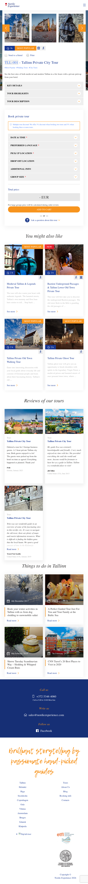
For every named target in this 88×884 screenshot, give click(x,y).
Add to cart (44, 209)
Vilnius (22, 808)
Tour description (18, 101)
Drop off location (22, 160)
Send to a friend (15, 55)
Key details (14, 85)
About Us (65, 787)
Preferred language (25, 145)
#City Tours (33, 67)
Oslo (23, 804)
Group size (18, 176)
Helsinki (22, 787)
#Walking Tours (22, 67)
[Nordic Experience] (12, 5)
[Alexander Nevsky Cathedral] (17, 28)
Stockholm (22, 795)
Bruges (22, 817)
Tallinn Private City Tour (19, 441)
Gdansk (22, 821)
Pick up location (22, 153)
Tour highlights (18, 93)
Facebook (46, 731)
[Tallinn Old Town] (44, 28)
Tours (65, 782)
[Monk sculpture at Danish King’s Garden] (71, 28)
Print (32, 55)
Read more (11, 549)
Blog (65, 791)
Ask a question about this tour (44, 220)
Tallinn (22, 782)
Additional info (21, 168)
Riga (23, 791)
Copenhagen (22, 800)
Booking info (65, 795)
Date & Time (19, 137)
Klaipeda (22, 826)
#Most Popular (10, 67)
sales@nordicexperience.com (46, 715)
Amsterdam (23, 813)
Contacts (65, 800)
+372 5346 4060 (46, 696)
